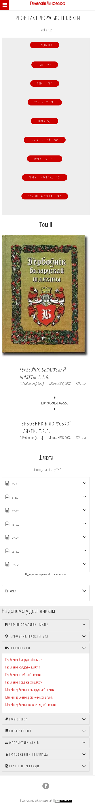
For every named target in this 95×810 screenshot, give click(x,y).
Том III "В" (44, 83)
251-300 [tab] (15, 551)
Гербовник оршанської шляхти (23, 682)
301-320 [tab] (15, 565)
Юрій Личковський (42, 800)
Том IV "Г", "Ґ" (44, 102)
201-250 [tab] (15, 538)
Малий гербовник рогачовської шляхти (29, 697)
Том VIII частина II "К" (44, 196)
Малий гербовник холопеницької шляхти (30, 704)
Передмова (44, 45)
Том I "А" (44, 65)
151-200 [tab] (15, 525)
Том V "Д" (44, 121)
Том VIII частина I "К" (45, 177)
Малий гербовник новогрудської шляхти (30, 689)
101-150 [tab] (15, 511)
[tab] (45, 593)
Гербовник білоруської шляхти (23, 659)
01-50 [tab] (14, 484)
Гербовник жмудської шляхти (22, 667)
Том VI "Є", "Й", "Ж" (44, 140)
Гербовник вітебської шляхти (23, 674)
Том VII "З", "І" (44, 159)
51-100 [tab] (15, 498)
